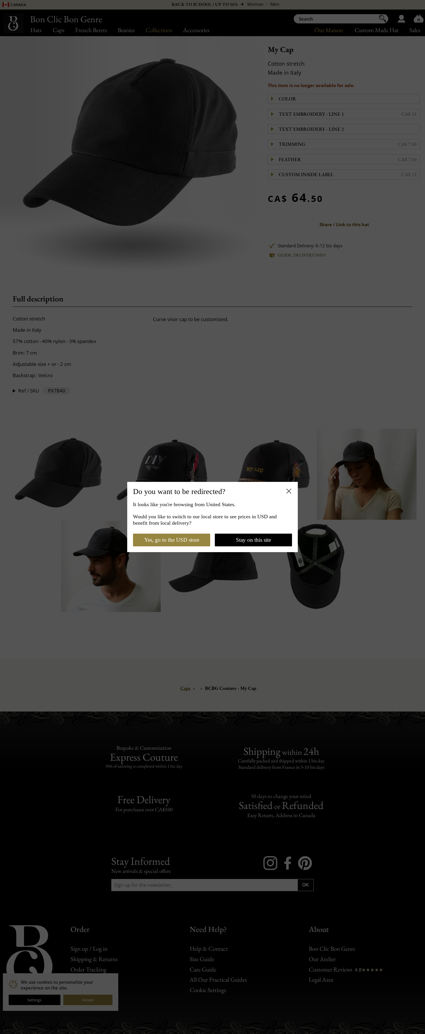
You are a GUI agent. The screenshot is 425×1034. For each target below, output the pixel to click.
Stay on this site (253, 540)
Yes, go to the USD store (171, 540)
